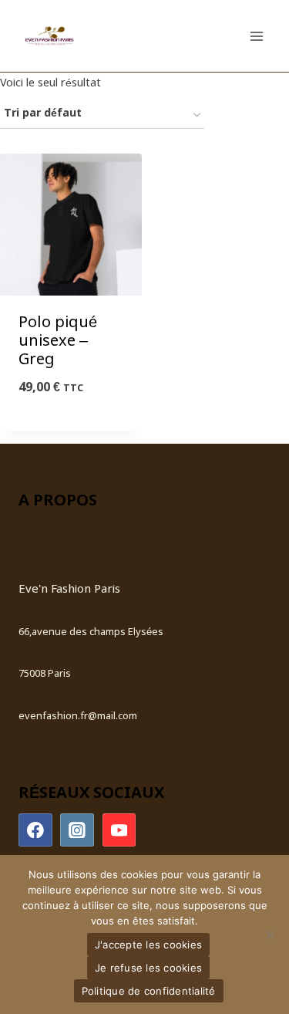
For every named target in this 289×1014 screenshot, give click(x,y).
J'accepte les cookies (148, 944)
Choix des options (70, 427)
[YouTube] (119, 830)
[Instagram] (77, 830)
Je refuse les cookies (148, 968)
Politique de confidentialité (149, 991)
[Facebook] (35, 830)
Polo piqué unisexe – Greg (57, 341)
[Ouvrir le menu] (256, 36)
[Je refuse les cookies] (269, 934)
